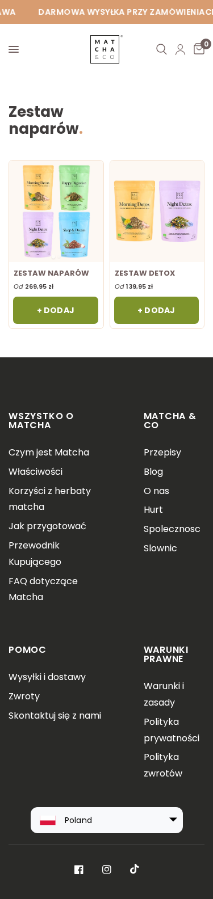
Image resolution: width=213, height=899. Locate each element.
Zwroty (24, 696)
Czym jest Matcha (49, 452)
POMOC (28, 649)
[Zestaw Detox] (157, 211)
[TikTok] (134, 868)
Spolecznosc (172, 528)
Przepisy (162, 452)
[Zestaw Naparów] (56, 211)
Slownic (160, 548)
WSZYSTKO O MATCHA (41, 421)
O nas (156, 490)
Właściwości (35, 471)
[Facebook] (78, 869)
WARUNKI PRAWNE (166, 654)
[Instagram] (106, 869)
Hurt (153, 509)
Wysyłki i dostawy (47, 676)
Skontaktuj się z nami (55, 715)
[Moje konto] (180, 49)
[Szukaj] (161, 49)
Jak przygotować (47, 526)
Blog (153, 471)
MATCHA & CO (170, 421)
